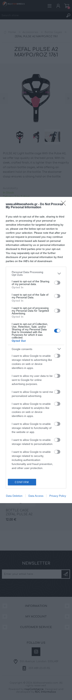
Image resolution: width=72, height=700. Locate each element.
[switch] (57, 283)
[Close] (64, 204)
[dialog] (36, 350)
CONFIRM (22, 482)
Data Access (35, 495)
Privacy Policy (57, 495)
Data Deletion (14, 495)
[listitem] (36, 273)
